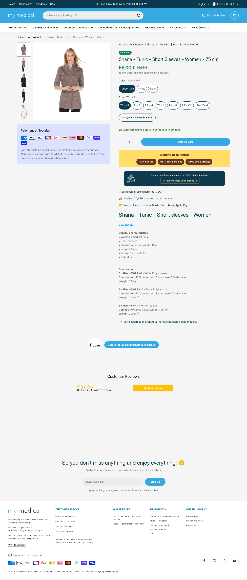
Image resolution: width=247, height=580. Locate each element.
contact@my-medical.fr (65, 516)
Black (153, 88)
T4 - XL (173, 105)
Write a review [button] (153, 388)
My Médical (21, 571)
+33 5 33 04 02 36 (66, 521)
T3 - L (160, 105)
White (141, 88)
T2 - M (149, 105)
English (202, 4)
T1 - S (137, 105)
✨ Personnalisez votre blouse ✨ (179, 180)
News (11, 4)
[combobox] (93, 15)
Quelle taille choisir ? (139, 117)
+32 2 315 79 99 (65, 526)
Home (20, 37)
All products (35, 37)
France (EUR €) (226, 4)
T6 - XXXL (203, 105)
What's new (25, 4)
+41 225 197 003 (65, 531)
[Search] (139, 15)
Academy (41, 4)
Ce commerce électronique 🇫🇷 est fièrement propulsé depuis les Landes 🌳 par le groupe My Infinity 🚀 (72, 571)
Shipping (138, 72)
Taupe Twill (127, 88)
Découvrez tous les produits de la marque (131, 344)
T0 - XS (124, 105)
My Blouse (136, 44)
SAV (52, 4)
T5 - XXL (187, 105)
